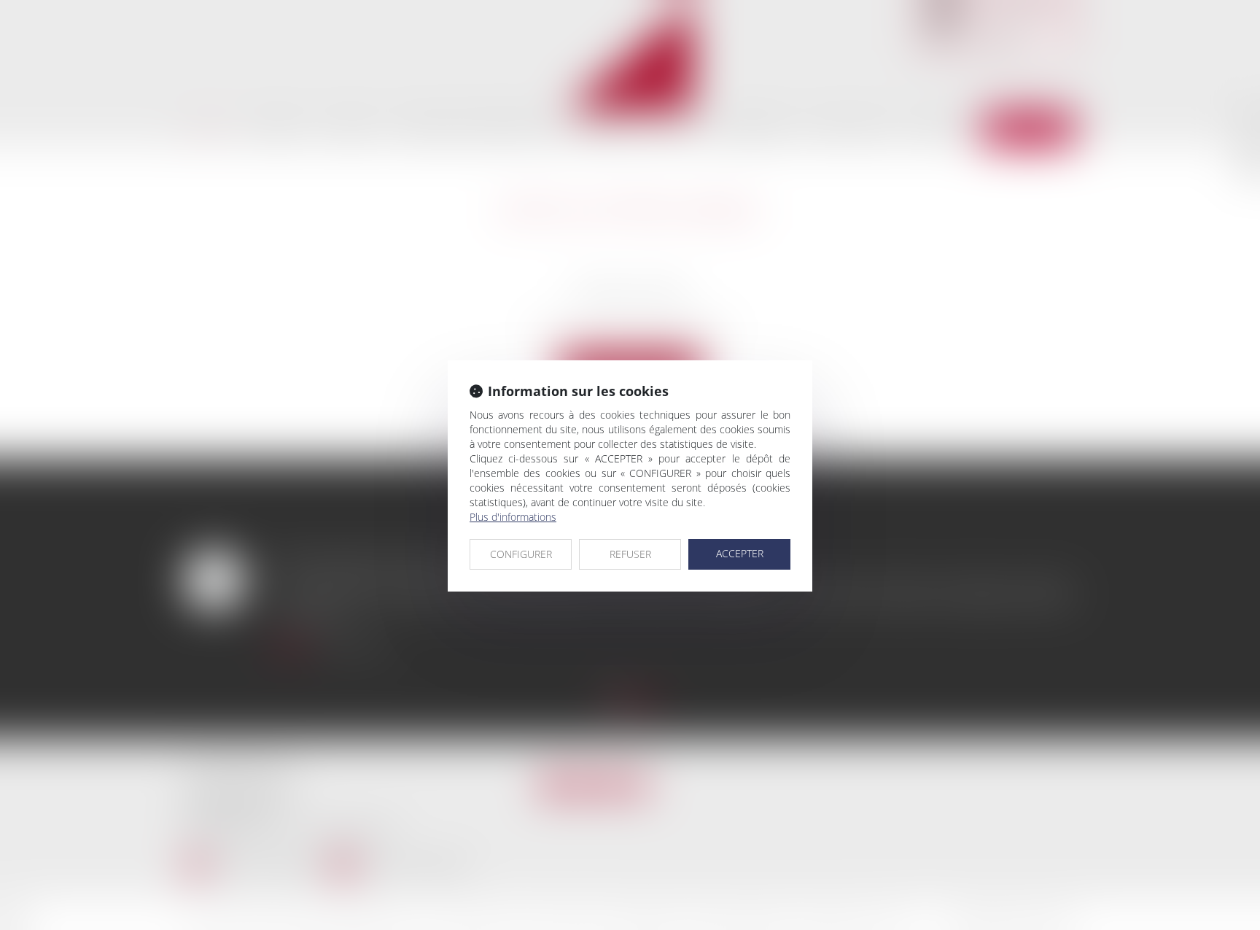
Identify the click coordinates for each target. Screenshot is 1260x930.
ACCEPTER (739, 553)
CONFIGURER (521, 554)
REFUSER (630, 554)
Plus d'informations (513, 517)
